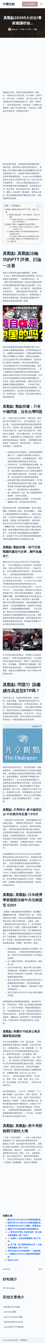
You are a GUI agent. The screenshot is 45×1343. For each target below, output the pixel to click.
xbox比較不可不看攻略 (14, 1327)
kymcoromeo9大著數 (13, 1317)
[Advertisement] (22, 66)
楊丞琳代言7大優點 (12, 1307)
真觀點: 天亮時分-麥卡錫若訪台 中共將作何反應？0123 (26, 228)
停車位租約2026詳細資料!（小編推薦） (25, 1251)
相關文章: (13, 241)
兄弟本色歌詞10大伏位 (13, 1322)
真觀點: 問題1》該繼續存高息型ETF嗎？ (21, 224)
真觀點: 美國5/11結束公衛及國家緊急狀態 (26, 236)
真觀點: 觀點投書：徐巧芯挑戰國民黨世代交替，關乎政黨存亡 (25, 221)
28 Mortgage (9, 1288)
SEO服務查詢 (29, 4)
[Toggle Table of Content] (37, 206)
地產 (35, 29)
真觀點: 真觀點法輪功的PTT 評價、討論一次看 (22, 210)
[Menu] (41, 4)
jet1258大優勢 (10, 1312)
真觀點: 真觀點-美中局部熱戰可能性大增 (24, 239)
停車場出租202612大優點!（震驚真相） (25, 1226)
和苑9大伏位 (13, 1260)
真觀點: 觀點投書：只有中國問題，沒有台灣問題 (24, 216)
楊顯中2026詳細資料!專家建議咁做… (24, 1229)
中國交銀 (9, 4)
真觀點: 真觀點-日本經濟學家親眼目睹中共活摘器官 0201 (24, 232)
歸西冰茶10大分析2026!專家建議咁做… (25, 1219)
